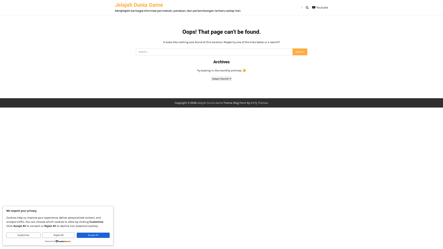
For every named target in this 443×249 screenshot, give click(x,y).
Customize (23, 235)
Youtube (322, 7)
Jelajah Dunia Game (139, 5)
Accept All (93, 235)
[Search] (307, 7)
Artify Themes (259, 102)
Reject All (59, 235)
